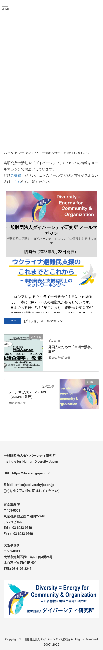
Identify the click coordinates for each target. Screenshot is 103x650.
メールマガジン (51, 321)
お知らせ (30, 321)
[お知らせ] (23, 352)
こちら (16, 181)
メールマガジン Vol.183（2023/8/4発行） (27, 394)
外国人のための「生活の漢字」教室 (71, 349)
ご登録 (16, 175)
